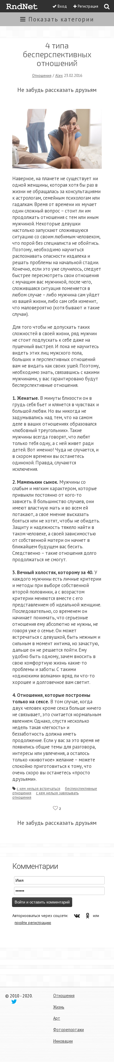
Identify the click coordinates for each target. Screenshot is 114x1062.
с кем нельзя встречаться (38, 788)
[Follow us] (14, 1001)
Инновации (63, 1041)
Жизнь (58, 1007)
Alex (59, 75)
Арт (56, 1018)
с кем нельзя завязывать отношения (45, 795)
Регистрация (88, 6)
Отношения (41, 75)
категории (61, 19)
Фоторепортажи (68, 1029)
